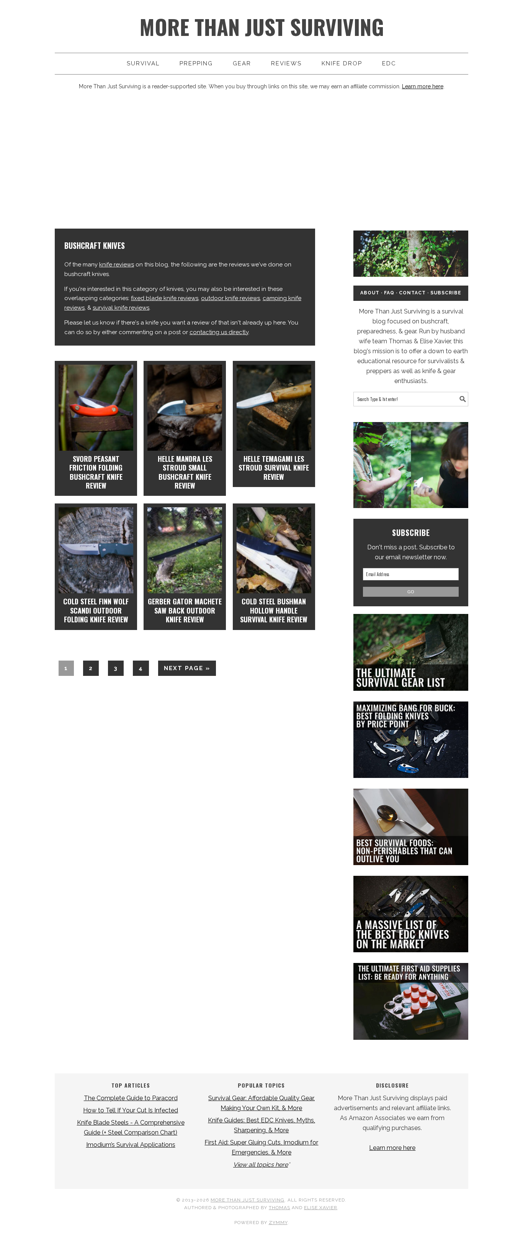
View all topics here (260, 1164)
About (369, 293)
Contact (412, 293)
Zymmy (278, 1222)
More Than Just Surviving (261, 26)
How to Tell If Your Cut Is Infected (130, 1110)
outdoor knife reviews (230, 298)
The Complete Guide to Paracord (131, 1098)
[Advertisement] (261, 159)
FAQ (389, 293)
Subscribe (445, 293)
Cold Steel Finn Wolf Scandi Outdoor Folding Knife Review (96, 610)
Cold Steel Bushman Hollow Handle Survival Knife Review (273, 610)
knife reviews (116, 264)
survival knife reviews (121, 307)
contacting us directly (219, 332)
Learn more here (422, 86)
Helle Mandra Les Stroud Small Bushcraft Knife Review (185, 472)
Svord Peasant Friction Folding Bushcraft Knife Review (96, 472)
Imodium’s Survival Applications (130, 1144)
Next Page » (184, 670)
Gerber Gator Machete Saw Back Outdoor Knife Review (185, 610)
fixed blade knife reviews (164, 298)
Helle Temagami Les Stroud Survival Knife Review (274, 468)
